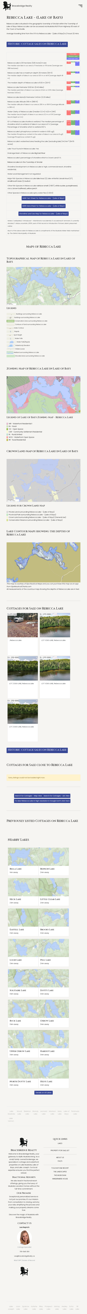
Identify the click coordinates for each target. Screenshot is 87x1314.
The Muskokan (60, 1175)
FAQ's (60, 1161)
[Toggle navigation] (80, 6)
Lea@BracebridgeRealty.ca (24, 1256)
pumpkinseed (71, 185)
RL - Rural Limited (15, 434)
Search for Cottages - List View (56, 796)
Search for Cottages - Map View (28, 796)
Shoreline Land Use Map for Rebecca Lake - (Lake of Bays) (43, 213)
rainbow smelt (42, 185)
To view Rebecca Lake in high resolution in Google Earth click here (42, 801)
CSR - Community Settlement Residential (25, 432)
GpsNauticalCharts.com (21, 586)
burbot (27, 181)
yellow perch (32, 188)
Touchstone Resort (60, 1168)
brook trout (64, 178)
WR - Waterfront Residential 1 (20, 423)
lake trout (40, 178)
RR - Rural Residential (17, 440)
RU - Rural (12, 426)
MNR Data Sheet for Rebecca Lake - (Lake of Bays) (43, 206)
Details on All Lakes (43, 1092)
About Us (60, 1157)
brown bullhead (19, 188)
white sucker (60, 185)
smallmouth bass (15, 181)
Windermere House (60, 1179)
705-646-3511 (24, 1252)
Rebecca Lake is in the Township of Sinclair (25, 162)
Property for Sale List (60, 1150)
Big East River (40, 153)
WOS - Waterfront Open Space (21, 437)
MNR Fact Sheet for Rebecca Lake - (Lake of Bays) (43, 198)
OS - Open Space (15, 429)
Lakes (60, 1143)
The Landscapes (60, 1171)
